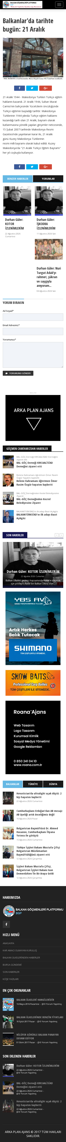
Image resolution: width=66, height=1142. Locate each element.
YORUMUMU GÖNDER (20, 373)
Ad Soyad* (8, 311)
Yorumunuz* (9, 339)
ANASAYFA (8, 943)
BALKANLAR (12, 784)
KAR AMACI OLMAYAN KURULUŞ (20, 950)
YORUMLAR (48, 178)
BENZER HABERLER (17, 178)
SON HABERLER (11, 972)
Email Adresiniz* (11, 325)
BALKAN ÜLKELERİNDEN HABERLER (21, 957)
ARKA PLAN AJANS (17, 1132)
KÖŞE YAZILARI (11, 979)
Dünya (53, 784)
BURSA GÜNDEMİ (12, 964)
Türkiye (33, 784)
